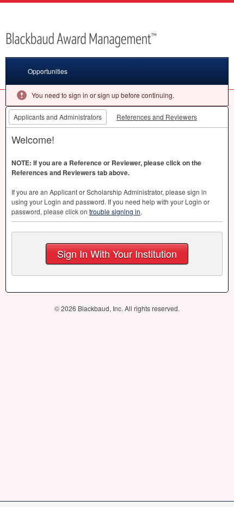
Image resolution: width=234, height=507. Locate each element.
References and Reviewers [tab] (156, 116)
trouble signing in (114, 211)
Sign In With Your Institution (117, 253)
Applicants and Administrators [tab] (58, 116)
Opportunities (47, 71)
